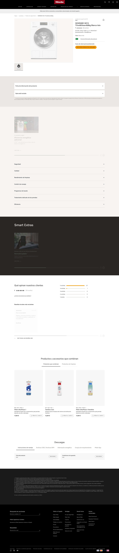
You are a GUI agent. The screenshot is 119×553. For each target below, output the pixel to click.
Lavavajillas (29, 6)
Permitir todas (80, 544)
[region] (43, 40)
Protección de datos (11, 551)
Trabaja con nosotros (57, 522)
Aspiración (53, 6)
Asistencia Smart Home (80, 530)
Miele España (56, 517)
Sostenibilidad (56, 519)
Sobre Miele (55, 514)
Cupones (67, 519)
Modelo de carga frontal (30, 15)
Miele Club (67, 517)
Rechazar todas (89, 544)
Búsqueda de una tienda (17, 511)
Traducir (43, 324)
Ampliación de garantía (70, 528)
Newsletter (13, 528)
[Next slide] (103, 154)
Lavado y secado (41, 6)
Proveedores (56, 527)
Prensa (54, 524)
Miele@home (80, 514)
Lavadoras (21, 15)
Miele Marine (91, 521)
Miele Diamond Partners (56, 533)
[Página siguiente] (103, 335)
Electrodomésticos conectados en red (81, 527)
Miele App (98, 447)
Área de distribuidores (58, 529)
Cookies (17, 551)
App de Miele (80, 517)
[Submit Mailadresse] (39, 530)
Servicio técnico (84, 6)
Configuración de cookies (101, 544)
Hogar (15, 15)
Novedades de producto (68, 525)
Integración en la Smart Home (82, 523)
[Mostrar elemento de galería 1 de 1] (18, 67)
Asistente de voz (80, 519)
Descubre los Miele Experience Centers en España (21, 522)
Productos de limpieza (67, 6)
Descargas (53, 456)
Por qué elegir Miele (69, 514)
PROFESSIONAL (97, 6)
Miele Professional (93, 516)
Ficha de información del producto (88, 39)
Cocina (20, 6)
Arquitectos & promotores (92, 524)
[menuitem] (20, 6)
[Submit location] (39, 514)
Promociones (68, 522)
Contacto (55, 535)
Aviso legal (4, 551)
